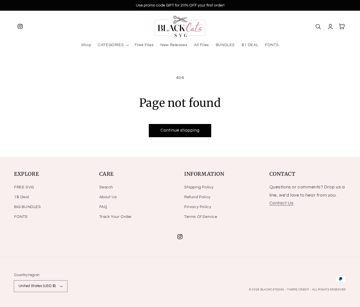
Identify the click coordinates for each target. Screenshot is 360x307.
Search (106, 187)
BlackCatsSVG (272, 289)
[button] (112, 45)
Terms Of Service (200, 217)
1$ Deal (21, 197)
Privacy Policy (197, 207)
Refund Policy (197, 197)
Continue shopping (180, 130)
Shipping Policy (199, 187)
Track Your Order (115, 217)
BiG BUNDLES (27, 207)
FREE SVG (24, 187)
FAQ (103, 207)
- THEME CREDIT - (298, 289)
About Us (108, 197)
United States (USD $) (37, 286)
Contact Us (281, 203)
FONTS (21, 217)
